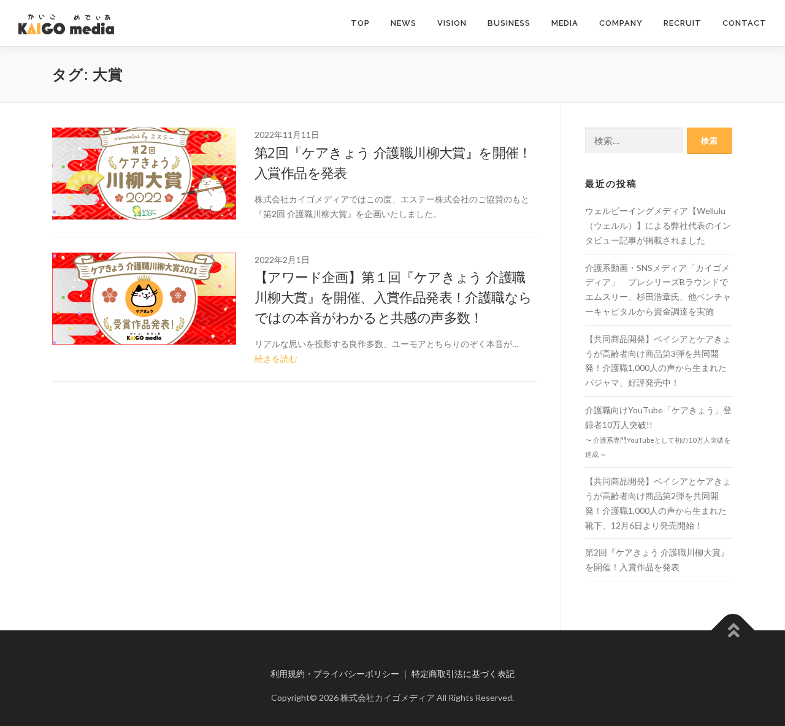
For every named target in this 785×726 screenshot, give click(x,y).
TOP (360, 23)
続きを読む (276, 358)
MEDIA (564, 23)
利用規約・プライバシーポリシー (334, 673)
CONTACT (744, 23)
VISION (452, 23)
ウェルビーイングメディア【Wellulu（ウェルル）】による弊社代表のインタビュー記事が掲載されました (658, 225)
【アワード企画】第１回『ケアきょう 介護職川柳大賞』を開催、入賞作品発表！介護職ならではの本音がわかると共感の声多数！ (393, 296)
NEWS (403, 23)
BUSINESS (509, 23)
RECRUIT (683, 23)
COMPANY (621, 23)
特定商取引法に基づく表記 (463, 673)
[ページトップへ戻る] (733, 630)
